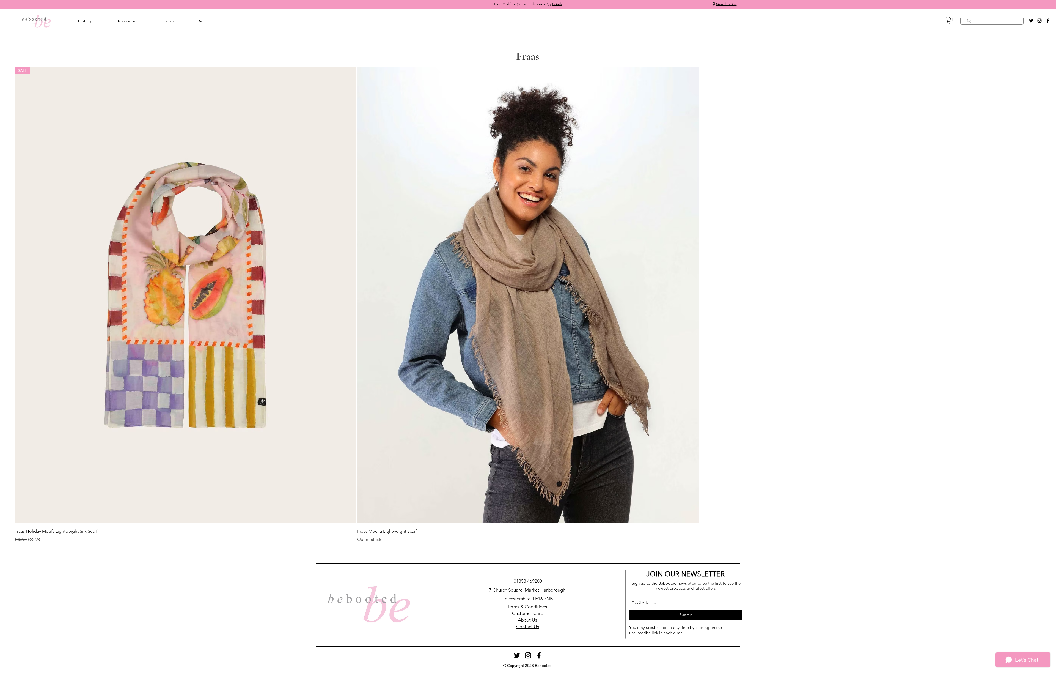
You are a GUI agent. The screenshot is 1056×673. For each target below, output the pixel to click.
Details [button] (557, 4)
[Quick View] (528, 295)
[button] (85, 21)
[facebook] (1047, 20)
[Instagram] (1039, 20)
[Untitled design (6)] (714, 4)
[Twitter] (1031, 20)
